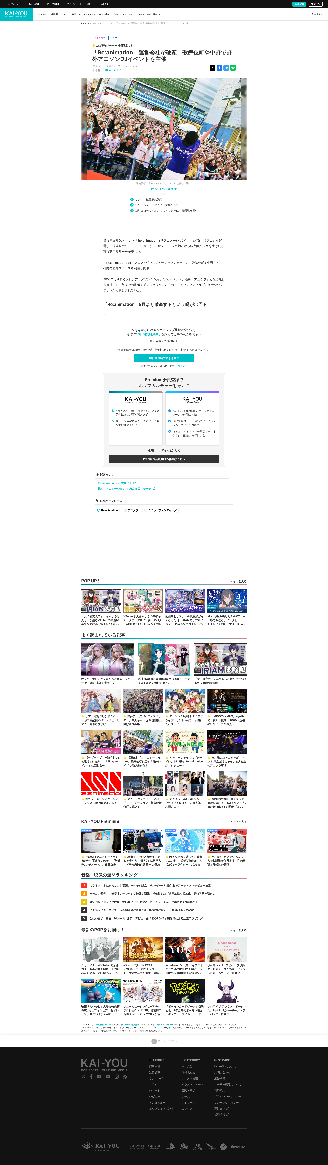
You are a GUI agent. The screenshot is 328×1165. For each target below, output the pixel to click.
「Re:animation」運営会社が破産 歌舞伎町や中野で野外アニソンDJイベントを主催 (162, 55)
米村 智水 (97, 70)
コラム (153, 1084)
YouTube (99, 1076)
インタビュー (157, 1102)
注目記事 (154, 1072)
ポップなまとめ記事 (161, 1108)
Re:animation (109, 510)
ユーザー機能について (228, 1084)
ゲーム (186, 1096)
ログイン (315, 4)
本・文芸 (187, 1066)
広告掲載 (219, 1078)
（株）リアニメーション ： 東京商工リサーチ (123, 488)
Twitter (83, 1076)
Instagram (117, 1076)
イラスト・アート (192, 1084)
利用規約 (219, 1090)
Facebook (91, 1076)
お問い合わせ (222, 1072)
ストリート (188, 1102)
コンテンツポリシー (163, 1024)
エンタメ (187, 1108)
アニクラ (132, 510)
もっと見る (152, 14)
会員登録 (299, 4)
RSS (125, 1076)
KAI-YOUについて (225, 1066)
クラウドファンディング (162, 510)
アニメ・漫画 (190, 1078)
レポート (154, 1090)
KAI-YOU (85, 23)
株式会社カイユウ (104, 1024)
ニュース (109, 23)
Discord (108, 1076)
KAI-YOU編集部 (129, 1024)
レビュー (154, 1096)
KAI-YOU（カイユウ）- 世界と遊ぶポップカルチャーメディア (16, 14)
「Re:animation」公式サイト (113, 483)
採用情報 (219, 1114)
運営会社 (219, 1108)
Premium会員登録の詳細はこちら (164, 459)
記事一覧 (154, 1066)
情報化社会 (188, 1072)
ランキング (156, 1078)
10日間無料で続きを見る (164, 358)
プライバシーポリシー (228, 1096)
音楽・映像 (97, 23)
